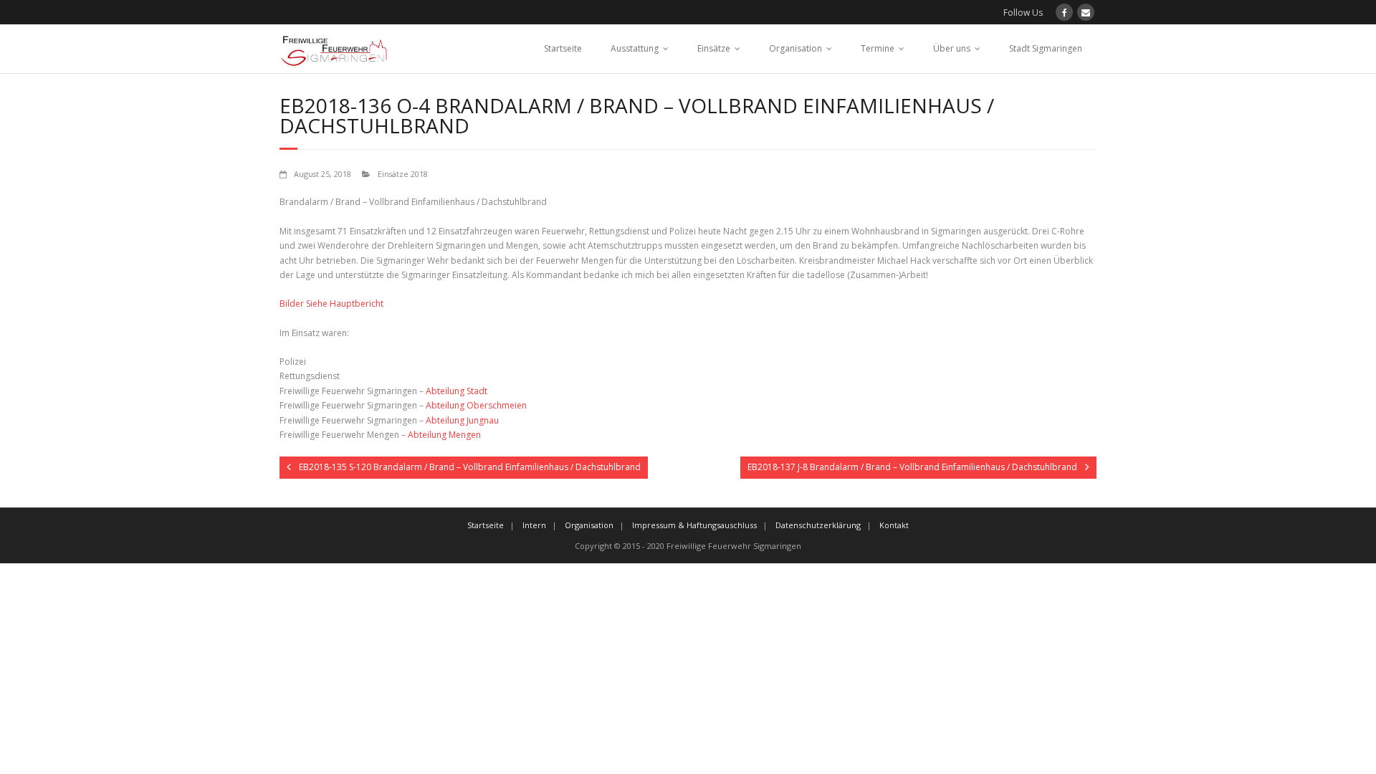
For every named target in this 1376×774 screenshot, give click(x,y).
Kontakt (894, 525)
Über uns (951, 48)
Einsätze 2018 (403, 173)
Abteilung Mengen (444, 435)
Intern (534, 525)
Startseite (563, 48)
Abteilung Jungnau (462, 420)
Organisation (795, 48)
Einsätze (713, 48)
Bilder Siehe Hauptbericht (331, 303)
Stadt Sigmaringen (1045, 48)
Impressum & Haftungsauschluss (694, 525)
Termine (877, 48)
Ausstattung (635, 48)
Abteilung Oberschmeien (476, 405)
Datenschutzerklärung (818, 525)
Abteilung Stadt (456, 391)
